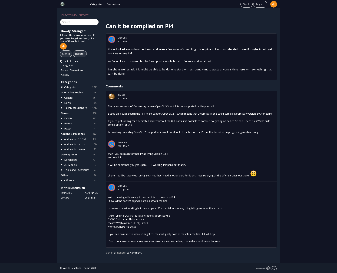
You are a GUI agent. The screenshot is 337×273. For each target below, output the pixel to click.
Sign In (246, 4)
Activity (65, 74)
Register (260, 4)
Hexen (80, 128)
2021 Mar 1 (123, 41)
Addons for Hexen (80, 149)
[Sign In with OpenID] (273, 4)
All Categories (79, 87)
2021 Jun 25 (123, 189)
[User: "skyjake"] (111, 96)
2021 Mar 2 (123, 146)
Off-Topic (80, 180)
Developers (80, 159)
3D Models (80, 164)
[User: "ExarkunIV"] (111, 39)
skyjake (121, 94)
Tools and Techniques (80, 170)
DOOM (80, 118)
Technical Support (80, 108)
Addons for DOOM (80, 139)
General (80, 97)
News (80, 102)
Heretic (80, 123)
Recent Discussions (72, 70)
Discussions (113, 4)
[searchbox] (79, 22)
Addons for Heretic (80, 144)
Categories (96, 4)
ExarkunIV (122, 37)
